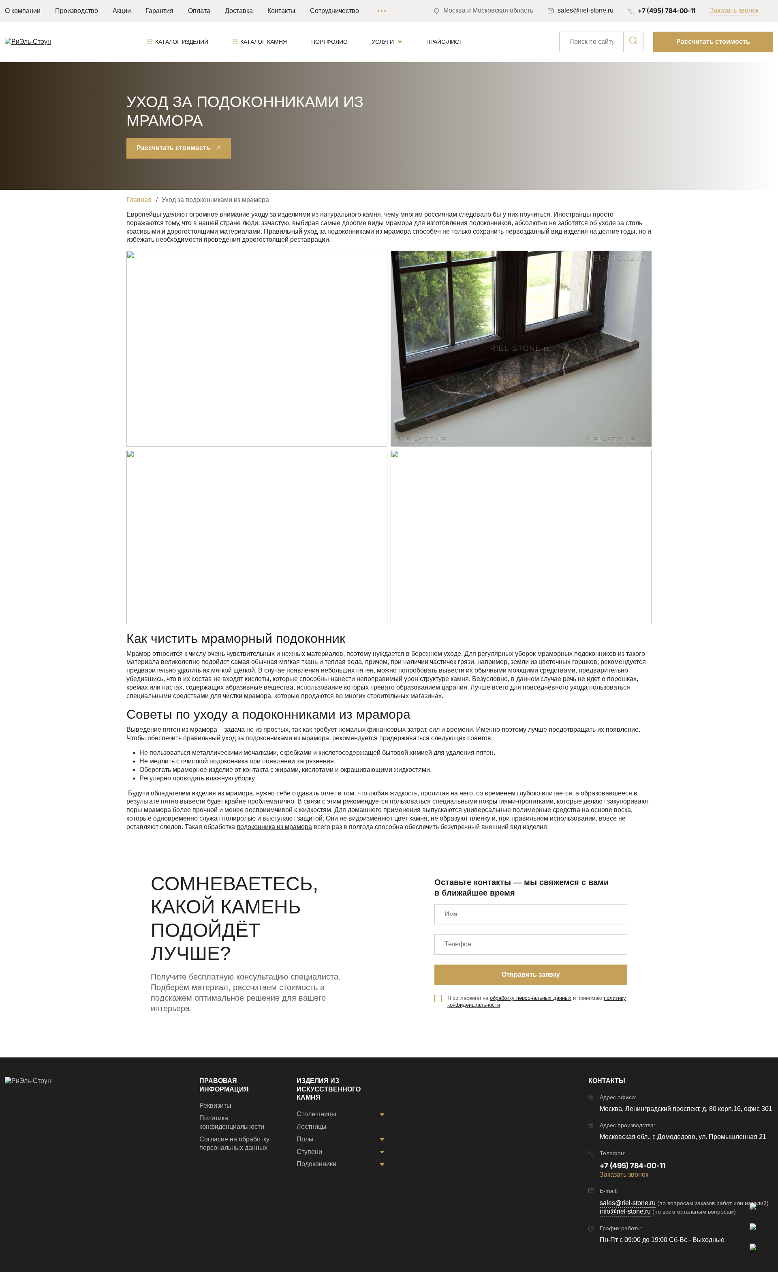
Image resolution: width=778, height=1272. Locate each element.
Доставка (239, 10)
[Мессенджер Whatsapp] (758, 1252)
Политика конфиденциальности (231, 1122)
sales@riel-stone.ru (628, 1202)
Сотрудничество (334, 10)
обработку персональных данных (530, 998)
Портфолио (329, 42)
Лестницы (312, 1126)
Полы (305, 1139)
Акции (122, 10)
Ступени (309, 1151)
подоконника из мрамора (274, 826)
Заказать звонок (734, 10)
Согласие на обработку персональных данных (234, 1143)
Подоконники (316, 1163)
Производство (76, 10)
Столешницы (316, 1114)
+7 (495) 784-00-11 (666, 10)
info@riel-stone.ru (625, 1211)
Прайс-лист (444, 42)
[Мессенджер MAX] (758, 1211)
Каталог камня (263, 42)
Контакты (281, 10)
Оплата (199, 10)
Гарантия (159, 10)
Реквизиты (215, 1105)
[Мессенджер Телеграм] (758, 1231)
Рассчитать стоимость (713, 41)
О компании (23, 10)
